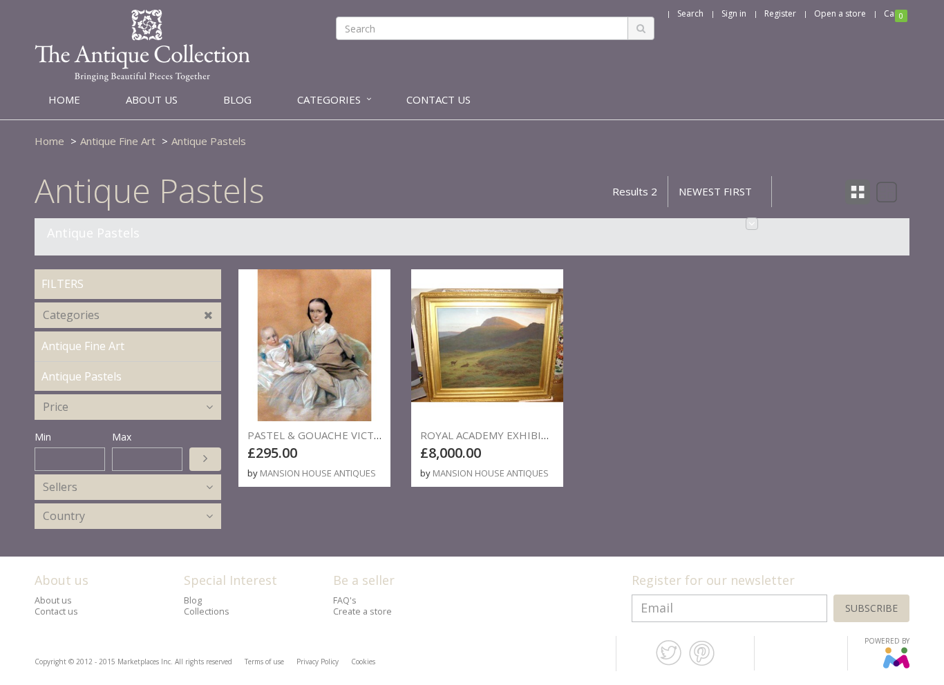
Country (64, 515)
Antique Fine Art (117, 141)
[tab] (128, 315)
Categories (71, 314)
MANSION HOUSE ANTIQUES (318, 473)
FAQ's (345, 600)
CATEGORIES (329, 99)
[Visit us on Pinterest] (702, 663)
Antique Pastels (208, 141)
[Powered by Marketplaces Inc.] (895, 665)
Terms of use (264, 661)
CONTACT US (438, 99)
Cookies (363, 661)
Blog (193, 600)
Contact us (56, 611)
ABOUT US (152, 99)
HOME (64, 99)
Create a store (362, 611)
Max (121, 436)
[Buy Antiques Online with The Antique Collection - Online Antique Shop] (142, 45)
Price (55, 406)
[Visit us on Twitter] (668, 663)
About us (53, 600)
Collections (206, 611)
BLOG (237, 99)
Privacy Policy (317, 661)
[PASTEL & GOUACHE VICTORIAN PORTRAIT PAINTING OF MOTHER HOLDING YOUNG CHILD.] (314, 345)
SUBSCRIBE (871, 608)
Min (43, 436)
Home (49, 141)
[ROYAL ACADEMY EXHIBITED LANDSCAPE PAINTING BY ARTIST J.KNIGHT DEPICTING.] (487, 345)
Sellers (60, 486)
